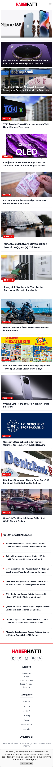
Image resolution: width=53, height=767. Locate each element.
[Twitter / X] (19, 658)
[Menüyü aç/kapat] (50, 4)
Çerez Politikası (26, 684)
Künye (26, 676)
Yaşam (26, 720)
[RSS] (39, 658)
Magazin (26, 711)
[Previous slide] (5, 25)
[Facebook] (13, 658)
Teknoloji (26, 715)
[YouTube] (33, 658)
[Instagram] (26, 658)
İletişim (26, 687)
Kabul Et (28, 763)
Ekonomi (26, 706)
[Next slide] (48, 25)
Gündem (26, 701)
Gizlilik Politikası (26, 680)
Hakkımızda (27, 673)
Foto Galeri (26, 729)
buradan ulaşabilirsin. (31, 759)
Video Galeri (26, 724)
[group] (26, 25)
